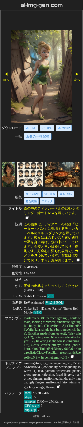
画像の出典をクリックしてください (51, 286)
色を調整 (31, 201)
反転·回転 (66, 194)
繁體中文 (67, 422)
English (7, 422)
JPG (49, 128)
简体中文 (57, 422)
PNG (33, 128)
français (32, 422)
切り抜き (49, 194)
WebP (66, 128)
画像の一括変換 (38, 136)
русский (39, 422)
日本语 (76, 422)
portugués (23, 422)
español (15, 422)
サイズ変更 (33, 194)
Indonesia (48, 422)
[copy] (27, 217)
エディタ (47, 201)
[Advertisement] (41, 20)
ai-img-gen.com (41, 5)
